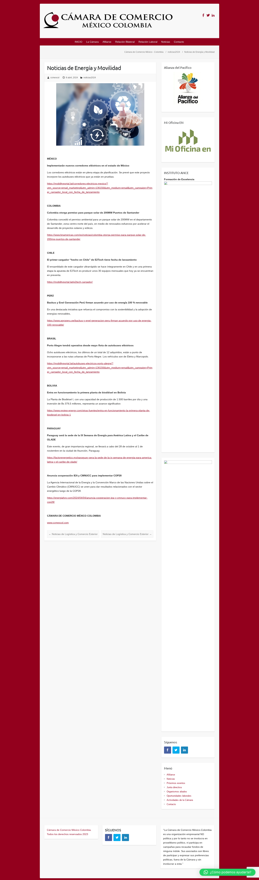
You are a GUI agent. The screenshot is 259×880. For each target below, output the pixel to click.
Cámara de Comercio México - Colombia (144, 52)
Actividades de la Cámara (180, 800)
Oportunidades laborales (179, 795)
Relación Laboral (147, 41)
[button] (227, 872)
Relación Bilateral (125, 41)
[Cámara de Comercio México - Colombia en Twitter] (208, 15)
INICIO (78, 41)
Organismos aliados (177, 791)
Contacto (179, 41)
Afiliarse (107, 41)
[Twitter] (176, 750)
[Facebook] (167, 750)
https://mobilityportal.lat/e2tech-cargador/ (70, 282)
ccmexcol (54, 77)
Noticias (165, 41)
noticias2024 (174, 52)
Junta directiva (174, 787)
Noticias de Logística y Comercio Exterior (73, 534)
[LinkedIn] (184, 750)
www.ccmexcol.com (58, 522)
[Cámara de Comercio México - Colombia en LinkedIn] (213, 15)
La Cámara (92, 41)
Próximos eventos (176, 783)
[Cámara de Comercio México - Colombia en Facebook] (203, 15)
